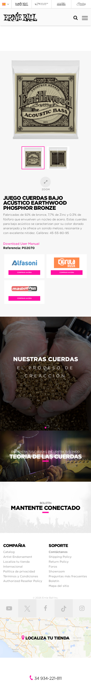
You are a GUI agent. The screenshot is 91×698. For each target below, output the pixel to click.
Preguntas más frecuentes (68, 576)
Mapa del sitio (59, 585)
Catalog (9, 552)
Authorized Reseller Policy (22, 581)
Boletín (54, 581)
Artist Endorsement (17, 556)
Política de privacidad (19, 571)
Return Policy (59, 561)
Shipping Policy (60, 556)
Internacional (13, 566)
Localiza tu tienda (16, 561)
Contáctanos (58, 552)
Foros (53, 566)
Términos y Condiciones (20, 576)
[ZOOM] (45, 182)
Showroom (57, 571)
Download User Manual (21, 243)
